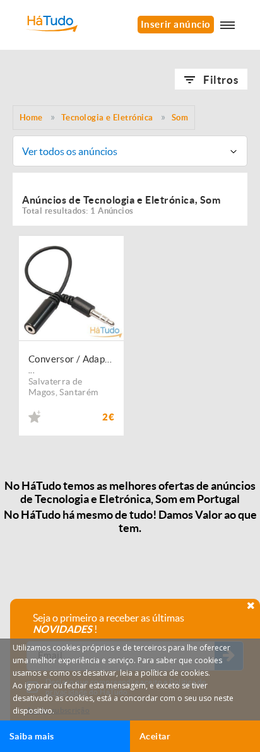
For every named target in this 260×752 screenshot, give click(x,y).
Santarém (78, 392)
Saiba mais (31, 736)
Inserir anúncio (176, 24)
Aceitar (154, 736)
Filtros (220, 80)
